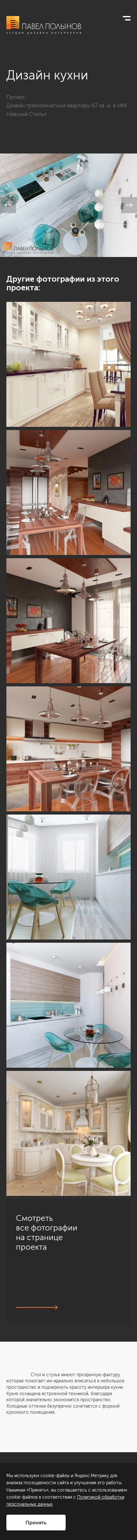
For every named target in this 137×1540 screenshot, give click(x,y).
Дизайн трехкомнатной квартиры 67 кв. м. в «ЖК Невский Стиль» (66, 109)
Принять (36, 1522)
